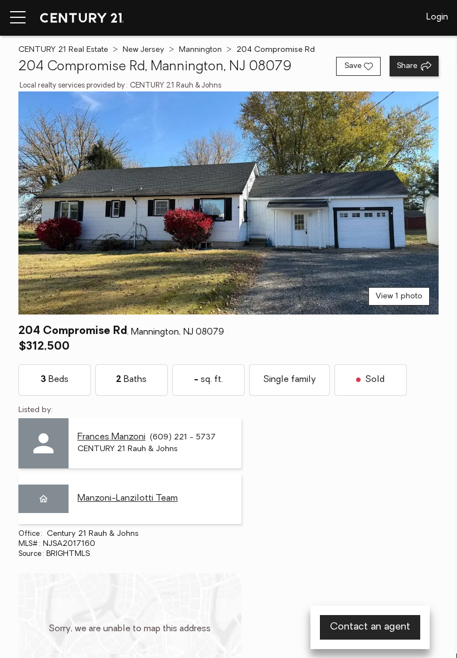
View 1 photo (399, 296)
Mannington (200, 50)
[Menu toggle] (18, 18)
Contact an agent (370, 627)
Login (437, 17)
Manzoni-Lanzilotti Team (127, 498)
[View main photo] (228, 203)
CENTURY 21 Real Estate (63, 50)
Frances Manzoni (111, 437)
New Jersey (143, 50)
